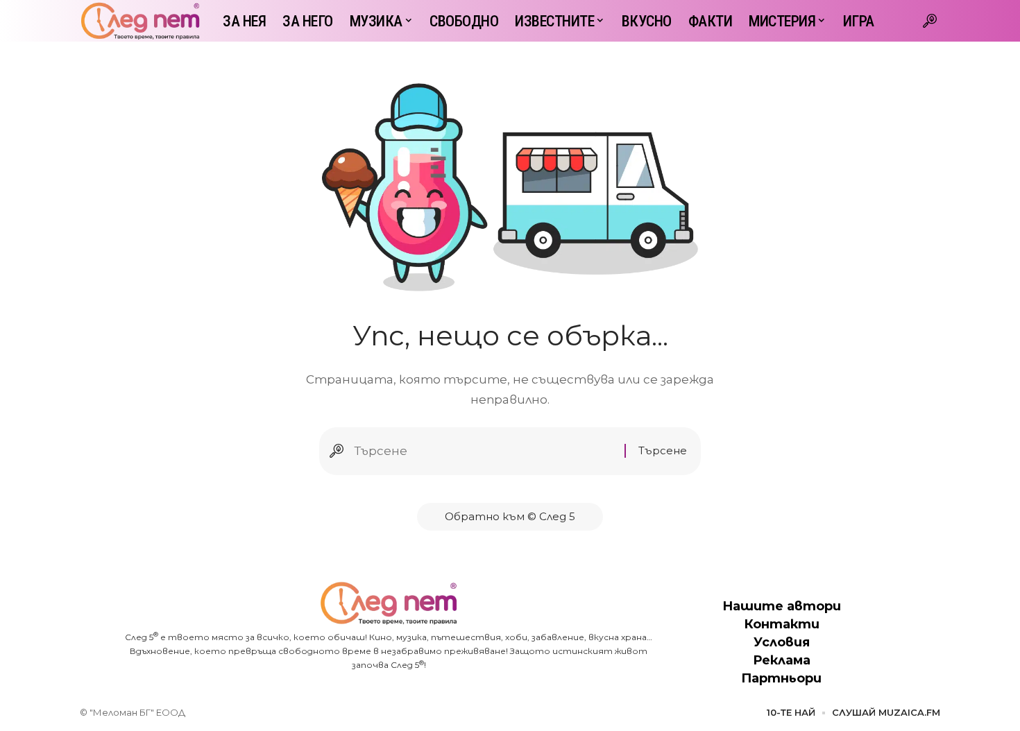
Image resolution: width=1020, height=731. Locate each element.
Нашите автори (781, 606)
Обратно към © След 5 (510, 516)
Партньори (781, 678)
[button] (930, 21)
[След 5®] (140, 21)
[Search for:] (483, 451)
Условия (782, 642)
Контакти (781, 624)
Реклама (781, 660)
